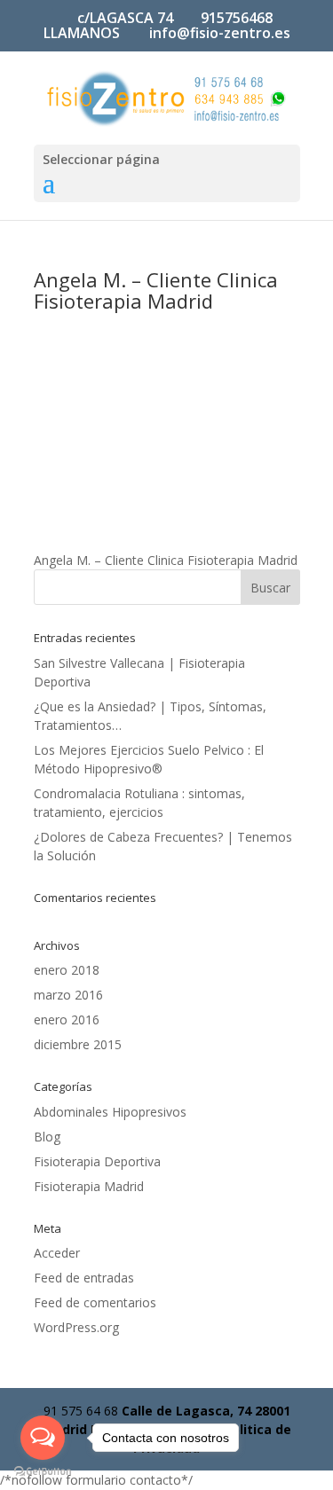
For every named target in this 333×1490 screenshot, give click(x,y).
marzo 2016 (68, 994)
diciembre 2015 (78, 1044)
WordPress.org (76, 1327)
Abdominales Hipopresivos (110, 1111)
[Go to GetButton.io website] (42, 1472)
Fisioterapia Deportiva (97, 1161)
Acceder (57, 1252)
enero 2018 (66, 969)
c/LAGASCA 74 (125, 17)
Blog (47, 1136)
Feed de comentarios (95, 1302)
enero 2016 (66, 1019)
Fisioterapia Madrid (89, 1186)
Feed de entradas (84, 1277)
